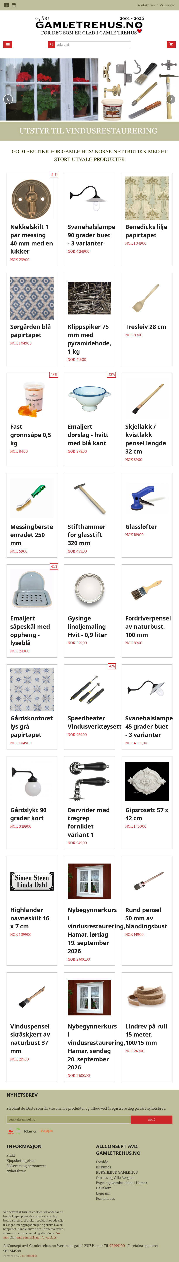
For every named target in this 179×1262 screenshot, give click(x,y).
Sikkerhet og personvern (26, 1166)
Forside (102, 1162)
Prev (12, 98)
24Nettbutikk (28, 1255)
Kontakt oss (105, 1198)
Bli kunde (104, 1167)
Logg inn (103, 1193)
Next (175, 98)
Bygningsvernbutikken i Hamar (121, 1183)
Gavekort (103, 1188)
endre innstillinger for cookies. (36, 1237)
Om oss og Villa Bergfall (115, 1178)
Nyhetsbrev (16, 1171)
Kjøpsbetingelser (21, 1161)
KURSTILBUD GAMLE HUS (117, 1172)
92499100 (117, 1246)
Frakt (11, 1155)
